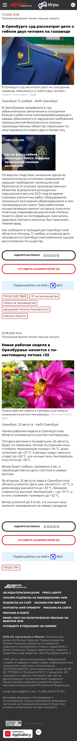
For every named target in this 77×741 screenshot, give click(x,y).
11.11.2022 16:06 (10, 14)
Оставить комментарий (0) (39, 269)
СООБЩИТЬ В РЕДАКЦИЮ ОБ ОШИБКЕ (29, 626)
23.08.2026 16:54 (12, 333)
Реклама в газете (16, 612)
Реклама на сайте (57, 607)
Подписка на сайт (17, 602)
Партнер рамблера (33, 723)
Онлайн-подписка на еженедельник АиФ (35, 597)
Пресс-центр (51, 592)
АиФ (33, 94)
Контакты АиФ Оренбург (21, 607)
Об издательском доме (21, 592)
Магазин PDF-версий (50, 602)
